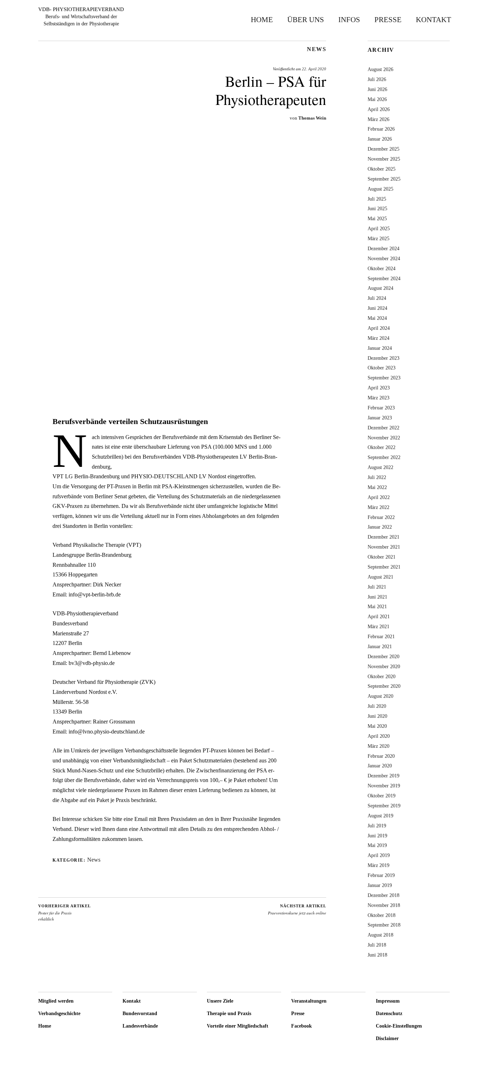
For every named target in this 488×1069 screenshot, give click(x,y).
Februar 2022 (381, 517)
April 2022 (379, 497)
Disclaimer (387, 1038)
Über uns (305, 19)
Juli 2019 (377, 825)
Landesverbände (140, 1026)
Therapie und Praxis (229, 1013)
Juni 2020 (377, 716)
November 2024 (384, 258)
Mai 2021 (377, 606)
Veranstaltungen (309, 1001)
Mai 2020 (377, 726)
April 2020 (379, 736)
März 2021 (378, 626)
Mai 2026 (377, 99)
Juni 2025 (377, 208)
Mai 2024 (377, 318)
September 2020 (384, 686)
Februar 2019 (381, 875)
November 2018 (384, 905)
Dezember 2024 (383, 248)
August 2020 (380, 696)
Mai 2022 (377, 487)
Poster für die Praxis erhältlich (64, 913)
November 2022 (384, 437)
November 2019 (384, 785)
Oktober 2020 (381, 676)
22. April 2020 (314, 69)
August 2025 (380, 189)
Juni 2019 (377, 835)
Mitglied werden (56, 1001)
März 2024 (378, 338)
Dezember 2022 (383, 427)
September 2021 (384, 567)
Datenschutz (389, 1013)
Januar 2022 (380, 527)
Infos (349, 19)
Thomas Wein (312, 118)
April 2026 (379, 109)
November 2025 (384, 159)
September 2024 (384, 278)
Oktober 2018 (381, 915)
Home (262, 19)
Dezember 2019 (383, 775)
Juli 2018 (377, 945)
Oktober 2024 (381, 268)
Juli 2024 (377, 298)
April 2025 (379, 228)
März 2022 (378, 507)
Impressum (388, 1001)
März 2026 (378, 119)
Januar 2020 (380, 765)
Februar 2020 (381, 756)
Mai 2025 (377, 218)
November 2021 (384, 547)
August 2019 (380, 815)
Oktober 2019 (381, 795)
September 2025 (384, 179)
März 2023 (378, 397)
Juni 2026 (377, 89)
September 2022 (384, 457)
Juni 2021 (377, 597)
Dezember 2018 (383, 895)
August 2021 (380, 577)
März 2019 (378, 865)
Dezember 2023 (383, 358)
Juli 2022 (377, 477)
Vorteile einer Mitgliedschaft (237, 1026)
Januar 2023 (380, 417)
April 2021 (379, 616)
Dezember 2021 (383, 537)
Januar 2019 (380, 885)
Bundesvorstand (140, 1013)
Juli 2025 (377, 199)
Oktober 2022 (381, 447)
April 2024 (379, 328)
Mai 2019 (377, 845)
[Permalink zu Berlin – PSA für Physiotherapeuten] (182, 386)
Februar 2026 (381, 129)
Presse (388, 19)
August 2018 (380, 935)
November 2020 (384, 666)
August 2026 (380, 69)
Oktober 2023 (381, 367)
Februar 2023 (381, 407)
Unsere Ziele (220, 1001)
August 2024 (380, 288)
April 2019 (379, 855)
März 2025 (378, 238)
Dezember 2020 (383, 656)
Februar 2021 (381, 636)
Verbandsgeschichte (59, 1013)
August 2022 (380, 467)
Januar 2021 (380, 646)
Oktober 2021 (381, 557)
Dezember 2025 (383, 149)
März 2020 (378, 746)
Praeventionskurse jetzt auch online (297, 910)
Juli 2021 (377, 587)
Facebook (301, 1026)
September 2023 (384, 377)
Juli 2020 (377, 706)
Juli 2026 (377, 79)
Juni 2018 (377, 955)
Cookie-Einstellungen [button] (399, 1026)
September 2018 (384, 925)
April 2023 (379, 387)
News (316, 49)
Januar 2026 (380, 139)
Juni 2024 (377, 308)
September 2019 (384, 805)
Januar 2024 (380, 348)
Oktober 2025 (381, 169)
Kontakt (433, 19)
